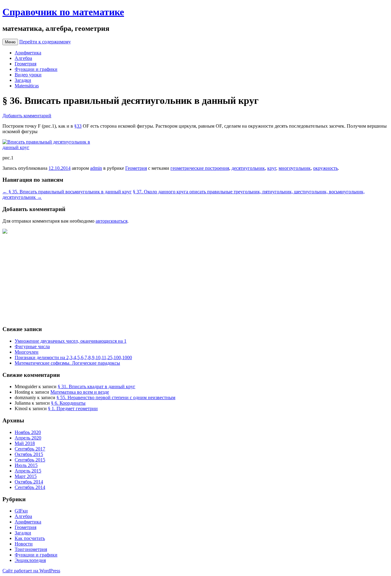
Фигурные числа (32, 346)
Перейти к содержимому (45, 41)
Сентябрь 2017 (30, 448)
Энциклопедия (30, 560)
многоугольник (295, 168)
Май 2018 (25, 443)
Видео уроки (28, 74)
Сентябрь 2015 (30, 459)
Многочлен (26, 352)
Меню (10, 42)
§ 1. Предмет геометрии (73, 408)
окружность (325, 168)
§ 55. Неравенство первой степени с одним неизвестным (116, 397)
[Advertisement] (185, 277)
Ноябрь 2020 (28, 432)
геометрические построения (199, 168)
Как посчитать (30, 538)
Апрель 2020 (28, 437)
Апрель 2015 (28, 470)
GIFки (21, 510)
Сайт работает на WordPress (31, 570)
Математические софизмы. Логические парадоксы (67, 363)
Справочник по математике (63, 11)
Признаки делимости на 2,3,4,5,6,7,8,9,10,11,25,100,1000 (73, 357)
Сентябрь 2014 (30, 487)
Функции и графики (36, 69)
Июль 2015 (26, 465)
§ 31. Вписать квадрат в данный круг (96, 386)
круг (271, 168)
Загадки (23, 80)
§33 (78, 126)
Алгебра (23, 58)
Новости (24, 543)
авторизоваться (111, 221)
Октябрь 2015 (29, 454)
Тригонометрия (31, 549)
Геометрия (25, 63)
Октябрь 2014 (29, 481)
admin (96, 168)
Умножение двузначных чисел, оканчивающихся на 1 (70, 341)
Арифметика (28, 52)
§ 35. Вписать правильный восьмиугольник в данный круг (67, 191)
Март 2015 (26, 476)
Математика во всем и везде (79, 392)
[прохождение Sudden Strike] (4, 232)
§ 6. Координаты (68, 403)
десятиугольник (248, 168)
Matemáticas (27, 85)
